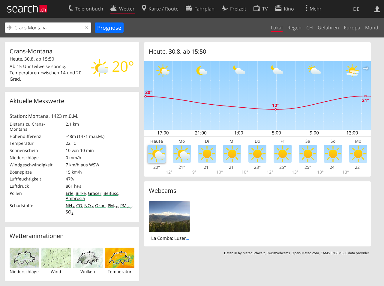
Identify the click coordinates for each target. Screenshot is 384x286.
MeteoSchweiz (254, 253)
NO (88, 205)
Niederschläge (24, 271)
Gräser (94, 193)
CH (309, 27)
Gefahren (328, 27)
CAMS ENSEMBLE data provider (345, 253)
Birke (81, 193)
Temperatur (120, 271)
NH (70, 205)
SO (70, 212)
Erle (70, 193)
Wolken (87, 271)
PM (113, 205)
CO (79, 205)
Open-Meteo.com (305, 253)
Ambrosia (75, 198)
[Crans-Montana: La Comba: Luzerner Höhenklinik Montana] (169, 216)
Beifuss (111, 193)
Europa (352, 27)
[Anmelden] (377, 8)
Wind (56, 271)
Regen (294, 27)
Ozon (100, 205)
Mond (371, 27)
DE (356, 9)
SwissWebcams (278, 253)
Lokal (277, 27)
